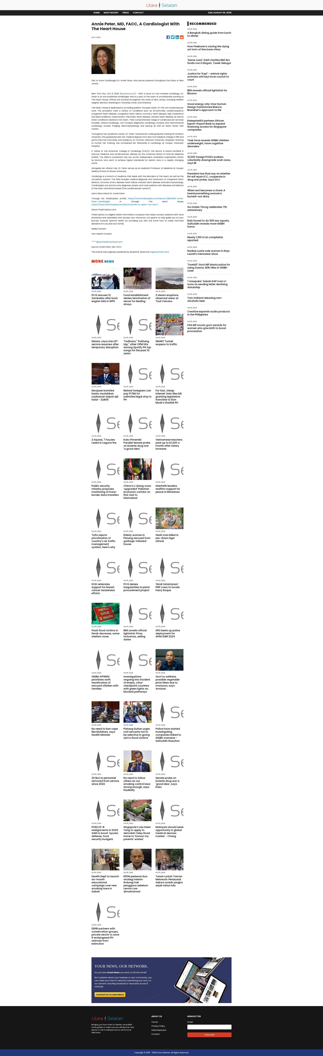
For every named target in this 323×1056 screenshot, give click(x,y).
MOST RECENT (111, 12)
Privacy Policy (158, 1026)
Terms (154, 1022)
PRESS (126, 12)
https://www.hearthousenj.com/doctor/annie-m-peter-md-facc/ (124, 204)
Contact (155, 1034)
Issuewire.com (128, 93)
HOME (96, 12)
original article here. (159, 251)
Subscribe (209, 1034)
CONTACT (138, 12)
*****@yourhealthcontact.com (106, 241)
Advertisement (158, 1030)
